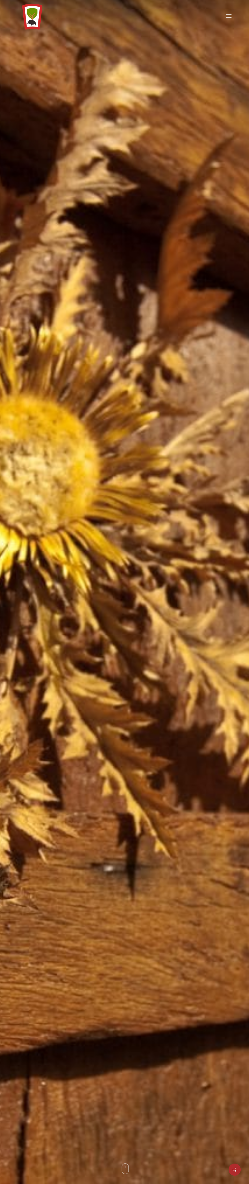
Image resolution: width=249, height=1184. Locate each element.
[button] (228, 15)
